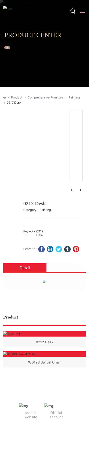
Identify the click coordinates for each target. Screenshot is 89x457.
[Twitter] (59, 249)
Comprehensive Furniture (45, 97)
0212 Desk (44, 342)
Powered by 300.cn (37, 445)
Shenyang (59, 445)
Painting (74, 97)
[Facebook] (41, 249)
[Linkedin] (50, 249)
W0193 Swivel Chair (44, 362)
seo (70, 445)
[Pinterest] (76, 249)
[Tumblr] (67, 249)
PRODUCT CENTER (32, 34)
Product (16, 97)
